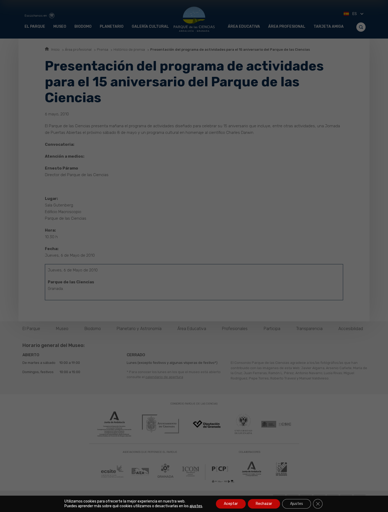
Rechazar (264, 503)
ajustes (196, 506)
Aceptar (231, 503)
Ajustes (296, 503)
